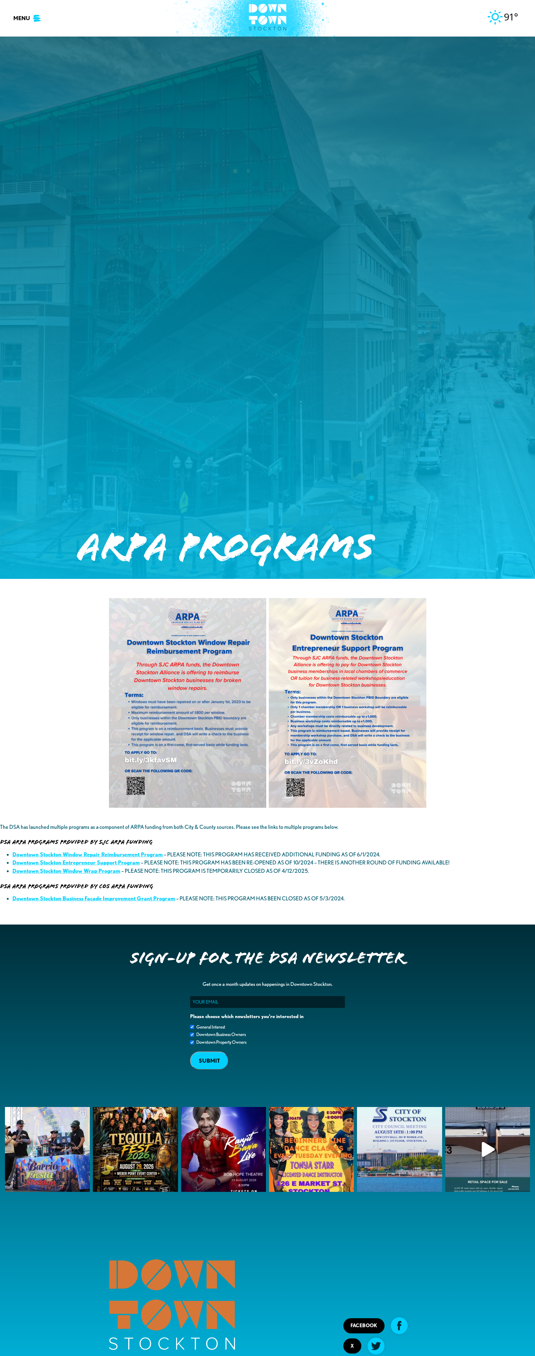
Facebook (363, 1325)
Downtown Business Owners (221, 1034)
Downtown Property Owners (221, 1042)
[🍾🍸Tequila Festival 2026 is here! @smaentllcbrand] (135, 1149)
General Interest (210, 1027)
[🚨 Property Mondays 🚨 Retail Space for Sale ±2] (487, 1149)
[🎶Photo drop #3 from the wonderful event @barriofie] (47, 1149)
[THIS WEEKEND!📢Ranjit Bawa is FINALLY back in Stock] (223, 1149)
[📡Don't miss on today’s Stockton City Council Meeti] (399, 1149)
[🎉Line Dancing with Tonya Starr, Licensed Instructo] (311, 1149)
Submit (209, 1060)
